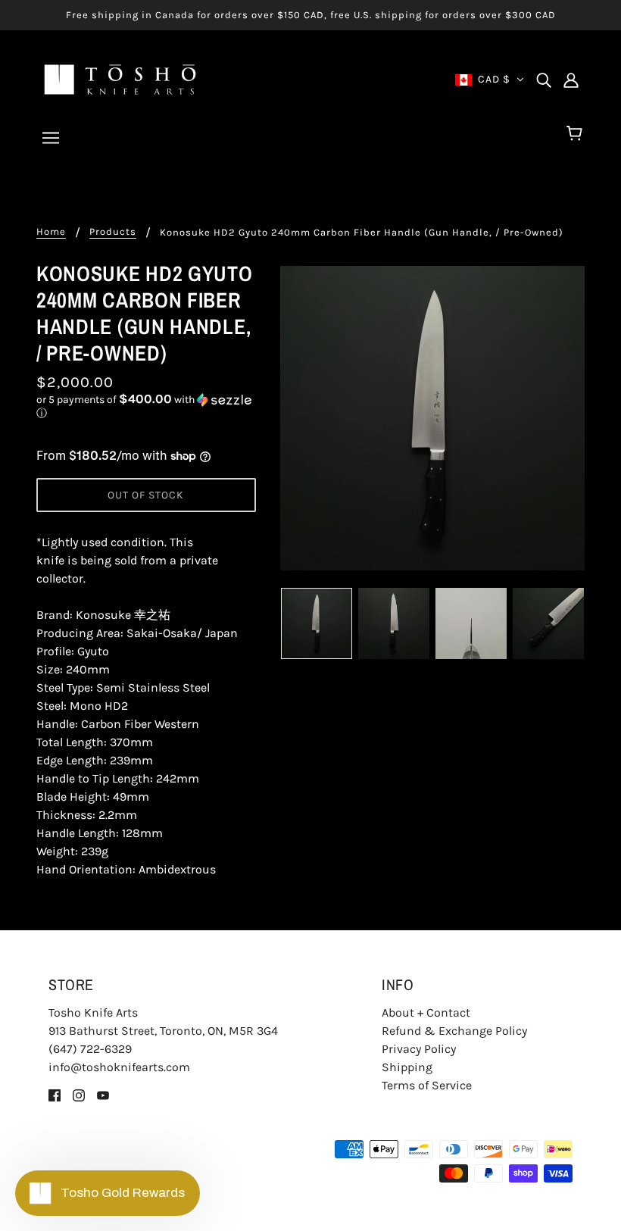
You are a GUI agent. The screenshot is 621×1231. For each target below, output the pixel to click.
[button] (146, 406)
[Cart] (577, 134)
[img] (543, 79)
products (112, 232)
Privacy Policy (419, 1049)
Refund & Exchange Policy (454, 1030)
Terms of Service (427, 1085)
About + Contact (426, 1012)
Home (51, 232)
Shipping (407, 1067)
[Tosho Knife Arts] (120, 78)
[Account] (571, 79)
